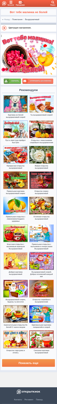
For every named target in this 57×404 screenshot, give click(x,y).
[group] (28, 28)
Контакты (18, 400)
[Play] (4, 28)
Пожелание (17, 19)
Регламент (28, 400)
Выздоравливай (32, 19)
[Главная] (3, 3)
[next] (53, 54)
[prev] (3, 54)
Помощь (39, 400)
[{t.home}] (28, 392)
